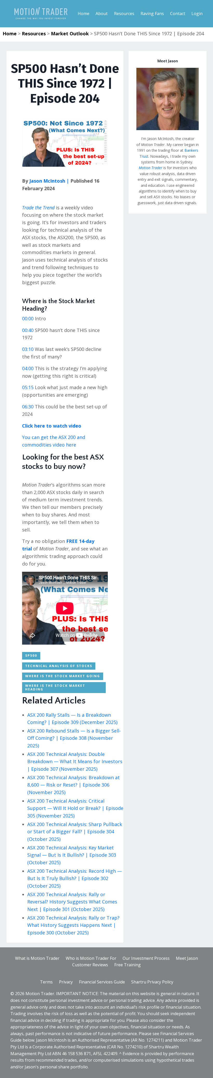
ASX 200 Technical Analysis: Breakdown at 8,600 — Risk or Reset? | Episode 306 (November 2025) (73, 785)
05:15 (28, 387)
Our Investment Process (146, 958)
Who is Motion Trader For (91, 958)
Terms (46, 982)
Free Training (127, 965)
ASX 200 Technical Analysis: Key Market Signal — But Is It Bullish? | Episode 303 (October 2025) (71, 855)
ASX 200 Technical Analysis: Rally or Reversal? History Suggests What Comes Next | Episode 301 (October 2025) (72, 902)
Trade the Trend (38, 207)
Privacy (66, 982)
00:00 (28, 318)
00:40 (28, 330)
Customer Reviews (90, 965)
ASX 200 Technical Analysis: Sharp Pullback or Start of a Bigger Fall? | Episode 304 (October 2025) (74, 831)
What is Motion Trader (37, 958)
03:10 (28, 349)
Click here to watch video (51, 426)
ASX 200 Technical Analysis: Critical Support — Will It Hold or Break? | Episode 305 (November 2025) (75, 808)
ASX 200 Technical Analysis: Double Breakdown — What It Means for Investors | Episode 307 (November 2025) (74, 761)
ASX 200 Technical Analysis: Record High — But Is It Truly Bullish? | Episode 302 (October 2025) (74, 878)
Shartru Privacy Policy (152, 982)
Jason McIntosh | (48, 181)
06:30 (28, 406)
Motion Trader (150, 167)
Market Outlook (70, 33)
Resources (34, 33)
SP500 (31, 655)
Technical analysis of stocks (58, 666)
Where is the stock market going (62, 676)
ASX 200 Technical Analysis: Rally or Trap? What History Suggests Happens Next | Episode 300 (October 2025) (73, 925)
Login (197, 13)
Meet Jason (187, 958)
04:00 (28, 368)
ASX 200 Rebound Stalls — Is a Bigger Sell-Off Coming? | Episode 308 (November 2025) (74, 738)
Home (10, 33)
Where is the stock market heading (55, 687)
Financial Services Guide (102, 982)
